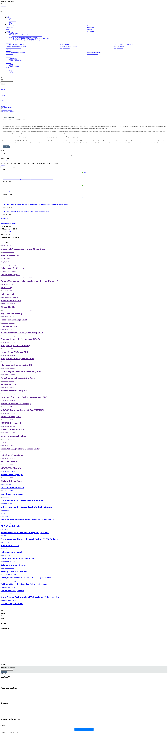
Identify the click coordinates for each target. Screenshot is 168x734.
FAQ (4, 684)
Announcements (12, 21)
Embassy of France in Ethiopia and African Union (23, 249)
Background (89, 25)
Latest (7, 17)
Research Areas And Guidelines (93, 52)
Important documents (13, 61)
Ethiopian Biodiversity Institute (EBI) (17, 358)
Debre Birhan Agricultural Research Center (20, 449)
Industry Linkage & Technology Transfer (14, 55)
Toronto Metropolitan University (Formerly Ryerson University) (29, 281)
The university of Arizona (12, 603)
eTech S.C (5, 442)
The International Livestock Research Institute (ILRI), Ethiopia (29, 539)
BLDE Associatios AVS (11, 300)
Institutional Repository (8, 711)
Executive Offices (12, 41)
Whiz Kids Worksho (10, 545)
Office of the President (13, 33)
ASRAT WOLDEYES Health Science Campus (16, 44)
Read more (3, 165)
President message (10, 25)
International (11, 65)
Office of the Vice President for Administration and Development (22, 39)
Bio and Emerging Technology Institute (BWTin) (22, 332)
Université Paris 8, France (12, 590)
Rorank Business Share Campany (16, 403)
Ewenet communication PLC (13, 436)
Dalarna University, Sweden (13, 565)
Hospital (11, 71)
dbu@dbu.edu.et (6, 682)
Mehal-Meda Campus (64, 44)
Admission (8, 57)
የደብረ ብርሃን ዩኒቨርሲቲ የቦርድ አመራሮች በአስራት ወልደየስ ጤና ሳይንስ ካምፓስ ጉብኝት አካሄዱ (16, 160)
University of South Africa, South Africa (19, 558)
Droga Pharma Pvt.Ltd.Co (12, 487)
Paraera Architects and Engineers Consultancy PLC (24, 397)
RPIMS (4, 715)
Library (10, 70)
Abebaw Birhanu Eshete (11, 481)
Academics (8, 43)
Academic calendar (13, 59)
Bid (10, 22)
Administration (9, 32)
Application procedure (13, 58)
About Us (8, 24)
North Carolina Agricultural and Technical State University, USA (30, 597)
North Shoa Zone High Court (14, 320)
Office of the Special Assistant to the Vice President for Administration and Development (30, 40)
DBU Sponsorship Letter (8, 722)
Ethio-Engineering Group (12, 494)
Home (7, 16)
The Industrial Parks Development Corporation (22, 500)
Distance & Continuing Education (16, 60)
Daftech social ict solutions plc (14, 455)
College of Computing (65, 48)
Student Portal (6, 707)
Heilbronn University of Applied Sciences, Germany (24, 584)
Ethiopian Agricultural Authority (15, 345)
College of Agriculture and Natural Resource (123, 44)
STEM (88, 55)
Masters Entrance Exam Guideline (10, 723)
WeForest (5, 262)
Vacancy (11, 23)
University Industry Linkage (9, 713)
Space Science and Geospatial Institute (18, 378)
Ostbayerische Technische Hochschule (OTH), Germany (26, 578)
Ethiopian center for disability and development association (27, 520)
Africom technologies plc (12, 474)
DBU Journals (6, 712)
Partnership (8, 63)
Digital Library (6, 709)
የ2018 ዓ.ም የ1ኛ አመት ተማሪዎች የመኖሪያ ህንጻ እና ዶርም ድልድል (16, 699)
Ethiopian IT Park (9, 326)
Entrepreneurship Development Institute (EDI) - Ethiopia (26, 507)
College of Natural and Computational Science (16, 46)
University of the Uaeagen (12, 268)
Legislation (89, 29)
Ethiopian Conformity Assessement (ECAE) (20, 339)
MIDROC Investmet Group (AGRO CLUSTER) (22, 410)
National (11, 64)
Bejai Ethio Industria (10, 461)
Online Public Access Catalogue (9, 708)
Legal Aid (11, 72)
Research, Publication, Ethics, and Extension (15, 52)
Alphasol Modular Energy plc (14, 391)
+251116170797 (6, 681)
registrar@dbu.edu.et (7, 693)
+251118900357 (6, 692)
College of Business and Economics (13, 48)
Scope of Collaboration (14, 66)
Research (8, 51)
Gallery (8, 29)
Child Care (11, 73)
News (10, 18)
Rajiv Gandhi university (11, 313)
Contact (8, 31)
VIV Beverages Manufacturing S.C (16, 365)
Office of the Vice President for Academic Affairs (19, 34)
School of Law (9, 49)
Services (8, 67)
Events (10, 19)
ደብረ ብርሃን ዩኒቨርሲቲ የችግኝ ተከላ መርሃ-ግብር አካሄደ (13, 191)
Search (3, 83)
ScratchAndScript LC (10, 274)
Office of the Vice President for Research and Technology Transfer (23, 37)
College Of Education (118, 48)
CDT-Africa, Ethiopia (10, 526)
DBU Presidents (90, 31)
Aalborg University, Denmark (14, 571)
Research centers (9, 54)
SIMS (4, 706)
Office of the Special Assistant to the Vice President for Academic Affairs (27, 36)
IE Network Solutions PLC (13, 429)
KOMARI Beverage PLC (12, 423)
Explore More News (5, 218)
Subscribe (4, 672)
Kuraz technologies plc (11, 416)
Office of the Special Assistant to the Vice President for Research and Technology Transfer (30, 38)
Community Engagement (92, 54)
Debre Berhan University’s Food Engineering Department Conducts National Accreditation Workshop (26, 211)
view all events (4, 240)
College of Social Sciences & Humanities (68, 46)
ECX (3, 513)
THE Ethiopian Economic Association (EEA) (21, 371)
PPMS (4, 714)
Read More (3, 89)
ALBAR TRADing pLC (11, 468)
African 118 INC (8, 307)
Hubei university (8, 294)
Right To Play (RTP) (10, 255)
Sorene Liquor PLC (9, 384)
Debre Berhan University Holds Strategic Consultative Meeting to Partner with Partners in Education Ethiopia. (28, 179)
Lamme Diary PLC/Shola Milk (14, 352)
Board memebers (9, 27)
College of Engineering (119, 46)
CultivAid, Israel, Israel (11, 552)
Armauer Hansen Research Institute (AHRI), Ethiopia (25, 532)
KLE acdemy (6, 287)
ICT (10, 69)
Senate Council (90, 27)
